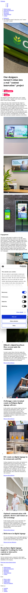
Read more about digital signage (8, 562)
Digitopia (3, 1)
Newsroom (6, 13)
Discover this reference (9, 362)
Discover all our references (10, 542)
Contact (5, 15)
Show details (19, 312)
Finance (7, 95)
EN (7, 3)
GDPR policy (7, 582)
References (6, 11)
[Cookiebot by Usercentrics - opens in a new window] (20, 266)
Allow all (14, 316)
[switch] (24, 297)
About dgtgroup (7, 14)
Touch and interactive (9, 10)
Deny (14, 325)
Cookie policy (7, 580)
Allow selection (14, 321)
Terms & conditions (8, 583)
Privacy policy (7, 579)
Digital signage (7, 9)
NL (7, 5)
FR (7, 6)
